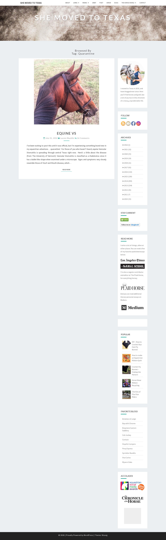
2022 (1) (126, 145)
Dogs (116, 3)
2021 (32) (126, 149)
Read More (67, 169)
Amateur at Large (129, 419)
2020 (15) (126, 154)
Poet (101, 3)
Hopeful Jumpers (129, 444)
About (67, 3)
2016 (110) (127, 172)
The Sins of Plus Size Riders (136, 394)
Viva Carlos (126, 457)
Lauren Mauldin (67, 138)
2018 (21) (126, 163)
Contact (142, 3)
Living (75, 3)
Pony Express (127, 448)
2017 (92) (126, 167)
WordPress (88, 535)
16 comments (83, 138)
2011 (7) (126, 194)
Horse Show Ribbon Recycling (136, 382)
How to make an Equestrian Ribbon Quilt (137, 358)
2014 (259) (127, 181)
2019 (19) (126, 158)
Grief (94, 3)
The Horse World (128, 3)
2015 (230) (127, 176)
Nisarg (105, 535)
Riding (85, 3)
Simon (108, 3)
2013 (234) (127, 185)
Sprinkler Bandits (129, 453)
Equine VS (66, 133)
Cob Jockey (126, 435)
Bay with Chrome (129, 423)
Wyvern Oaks (127, 462)
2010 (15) (126, 199)
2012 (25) (126, 190)
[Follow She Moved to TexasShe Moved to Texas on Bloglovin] (130, 225)
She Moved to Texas (31, 2)
